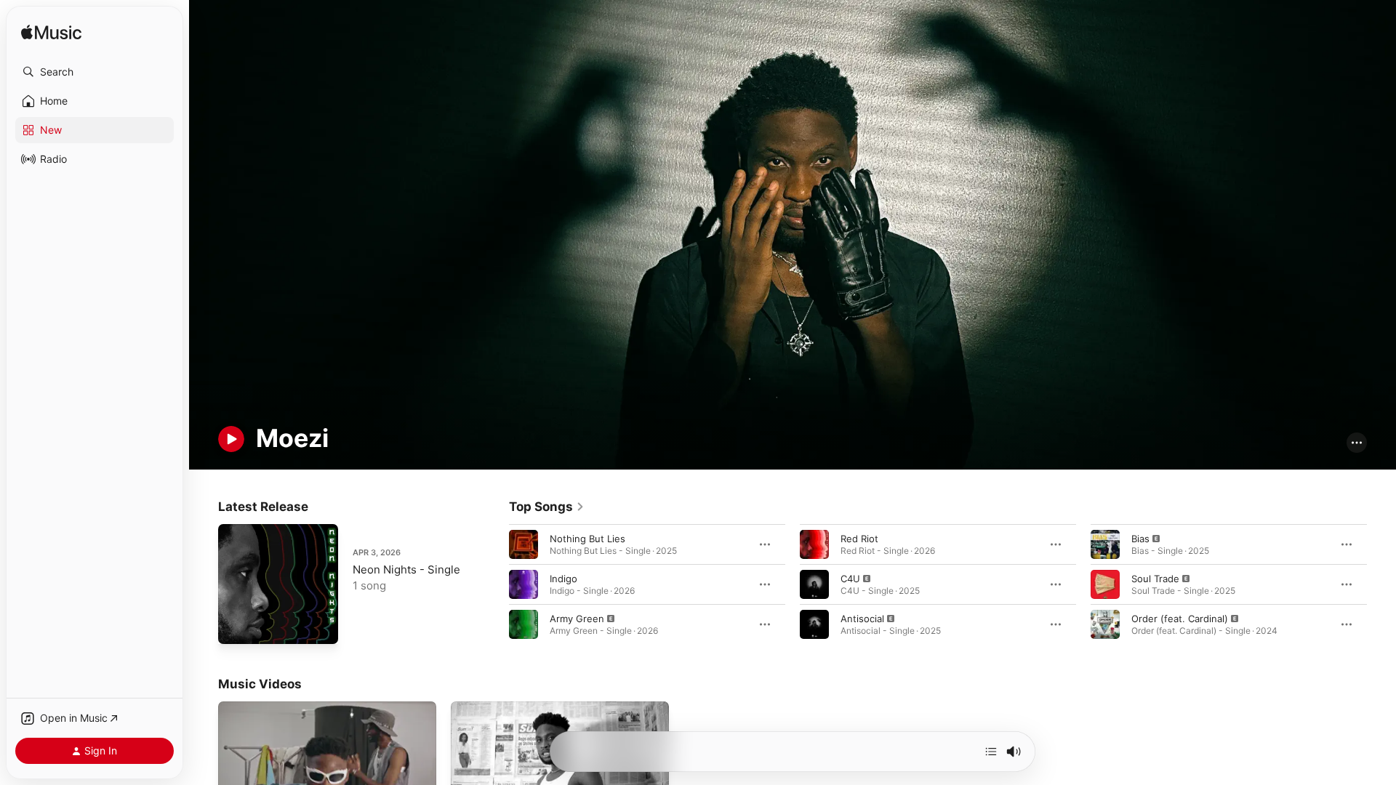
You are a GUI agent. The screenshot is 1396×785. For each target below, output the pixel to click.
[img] (51, 33)
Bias (1140, 538)
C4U (850, 578)
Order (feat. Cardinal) (1179, 618)
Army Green (577, 618)
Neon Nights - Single (406, 569)
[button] (94, 72)
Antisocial (862, 618)
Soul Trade (1155, 578)
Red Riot (859, 538)
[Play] (231, 439)
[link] (547, 507)
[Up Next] (991, 751)
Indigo (563, 578)
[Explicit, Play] (523, 623)
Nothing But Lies (587, 538)
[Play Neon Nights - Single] (236, 626)
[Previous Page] (494, 584)
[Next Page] (1381, 584)
